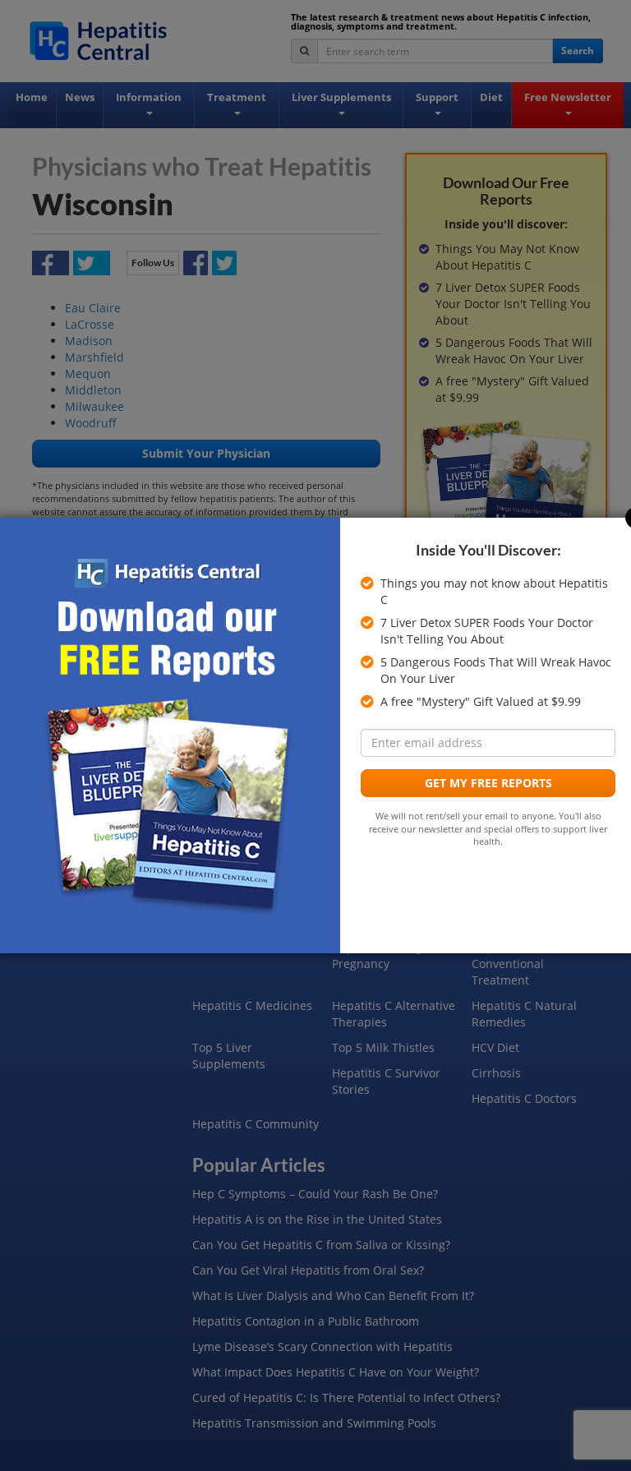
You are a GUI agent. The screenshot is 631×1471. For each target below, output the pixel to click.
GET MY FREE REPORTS (488, 783)
